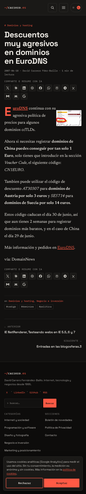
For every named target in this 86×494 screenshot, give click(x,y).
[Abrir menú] (63, 7)
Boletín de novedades (58, 420)
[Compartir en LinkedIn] (24, 88)
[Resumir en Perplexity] (57, 88)
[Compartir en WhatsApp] (48, 88)
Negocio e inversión (50, 300)
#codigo (11, 306)
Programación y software (20, 427)
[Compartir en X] (7, 88)
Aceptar (61, 483)
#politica (45, 306)
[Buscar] (52, 7)
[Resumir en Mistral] (16, 96)
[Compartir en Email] (7, 96)
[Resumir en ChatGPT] (32, 88)
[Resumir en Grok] (73, 88)
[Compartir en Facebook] (40, 88)
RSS (45, 392)
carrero (15, 7)
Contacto (51, 435)
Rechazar (24, 483)
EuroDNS (65, 248)
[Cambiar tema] (76, 7)
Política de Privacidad (58, 427)
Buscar (50, 403)
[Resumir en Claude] (16, 88)
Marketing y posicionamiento (22, 450)
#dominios (27, 306)
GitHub (34, 392)
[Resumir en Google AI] (24, 96)
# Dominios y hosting (18, 25)
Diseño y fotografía (16, 435)
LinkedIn (19, 392)
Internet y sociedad (16, 420)
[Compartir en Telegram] (65, 88)
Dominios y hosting (21, 300)
